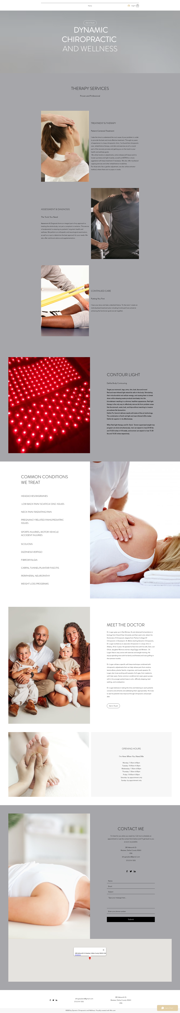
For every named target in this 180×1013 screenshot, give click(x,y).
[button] (137, 5)
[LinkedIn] (134, 871)
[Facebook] (127, 871)
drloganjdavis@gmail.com (131, 857)
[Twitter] (130, 871)
